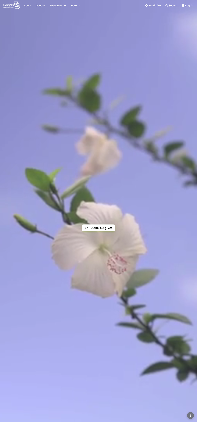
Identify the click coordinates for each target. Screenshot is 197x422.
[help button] (190, 415)
